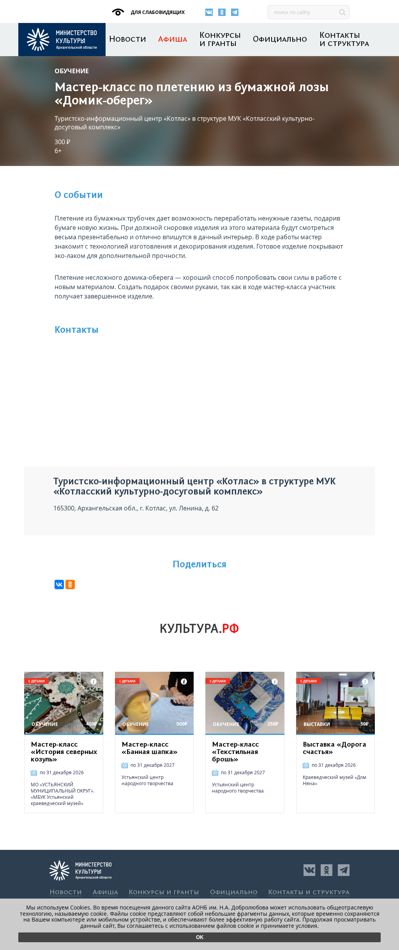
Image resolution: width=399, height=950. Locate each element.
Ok (199, 937)
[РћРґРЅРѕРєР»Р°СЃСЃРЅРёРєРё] (70, 584)
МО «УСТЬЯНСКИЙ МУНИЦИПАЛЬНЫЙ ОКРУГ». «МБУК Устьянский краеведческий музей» (62, 794)
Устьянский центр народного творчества (147, 780)
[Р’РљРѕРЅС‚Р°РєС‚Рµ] (59, 584)
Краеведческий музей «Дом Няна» (334, 780)
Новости (127, 39)
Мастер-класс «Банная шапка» (150, 748)
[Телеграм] (234, 12)
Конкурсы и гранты (220, 40)
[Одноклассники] (222, 12)
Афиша (172, 39)
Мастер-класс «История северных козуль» (64, 752)
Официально (280, 39)
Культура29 (62, 39)
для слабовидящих (157, 12)
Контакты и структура (344, 40)
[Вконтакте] (209, 12)
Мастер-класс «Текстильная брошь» (235, 752)
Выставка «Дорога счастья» (334, 748)
